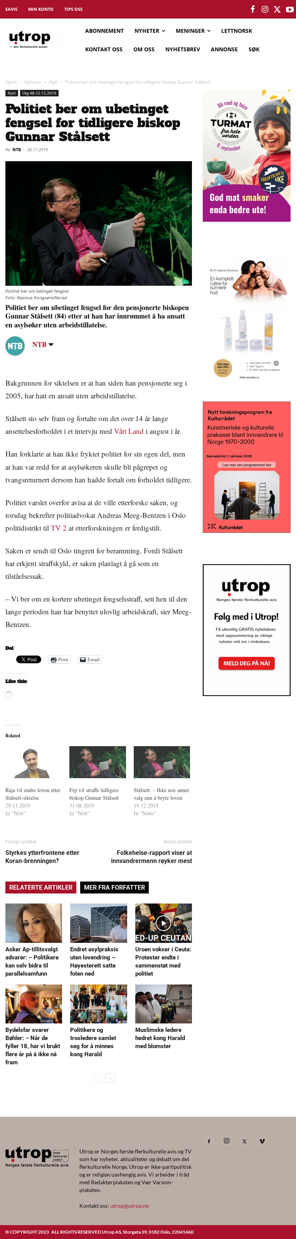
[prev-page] (98, 1078)
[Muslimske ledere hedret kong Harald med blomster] (163, 1003)
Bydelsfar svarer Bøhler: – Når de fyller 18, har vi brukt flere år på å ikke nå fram (32, 1046)
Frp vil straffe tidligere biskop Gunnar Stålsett (94, 793)
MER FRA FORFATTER (114, 887)
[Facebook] (209, 1141)
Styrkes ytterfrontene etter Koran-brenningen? (42, 857)
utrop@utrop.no (129, 1205)
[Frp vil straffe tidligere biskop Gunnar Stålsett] (97, 762)
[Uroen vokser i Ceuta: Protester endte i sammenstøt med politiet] (163, 923)
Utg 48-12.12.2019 (39, 93)
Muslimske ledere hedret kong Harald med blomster (160, 1038)
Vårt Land (129, 431)
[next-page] (110, 1078)
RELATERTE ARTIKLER (40, 887)
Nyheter (33, 82)
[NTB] (20, 346)
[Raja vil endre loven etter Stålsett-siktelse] (33, 762)
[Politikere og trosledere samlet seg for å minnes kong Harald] (98, 1003)
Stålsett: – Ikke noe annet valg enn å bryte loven (161, 793)
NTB (16, 149)
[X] (244, 1141)
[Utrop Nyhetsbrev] (247, 693)
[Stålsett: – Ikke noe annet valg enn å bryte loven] (162, 762)
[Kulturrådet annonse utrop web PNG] (247, 530)
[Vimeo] (262, 1141)
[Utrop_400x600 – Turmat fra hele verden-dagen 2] (247, 219)
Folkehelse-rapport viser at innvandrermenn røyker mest (151, 857)
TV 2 (59, 528)
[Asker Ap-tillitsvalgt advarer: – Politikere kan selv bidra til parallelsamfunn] (33, 923)
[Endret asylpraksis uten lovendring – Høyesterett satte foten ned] (98, 923)
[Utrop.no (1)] (247, 382)
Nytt (53, 82)
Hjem (11, 82)
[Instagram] (226, 1141)
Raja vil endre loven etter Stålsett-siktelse (33, 793)
